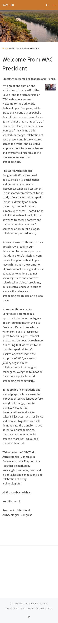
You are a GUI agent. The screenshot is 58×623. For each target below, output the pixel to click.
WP (17, 608)
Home (5, 48)
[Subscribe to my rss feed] (29, 617)
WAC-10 (23, 603)
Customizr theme (45, 608)
